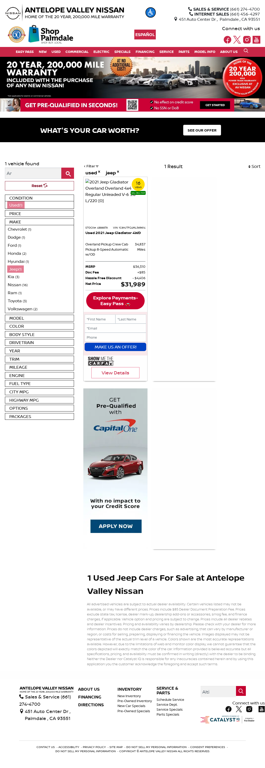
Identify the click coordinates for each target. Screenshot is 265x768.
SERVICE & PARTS (167, 690)
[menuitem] (39, 205)
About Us (89, 689)
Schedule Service (170, 700)
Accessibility (69, 747)
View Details (115, 372)
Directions (91, 705)
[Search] (67, 173)
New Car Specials (131, 706)
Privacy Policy (95, 747)
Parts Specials (168, 714)
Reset (37, 185)
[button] (150, 12)
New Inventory (129, 696)
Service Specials (170, 709)
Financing (89, 697)
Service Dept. (167, 705)
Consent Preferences (207, 747)
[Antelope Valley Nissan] (74, 13)
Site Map (116, 747)
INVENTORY (129, 689)
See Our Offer (202, 130)
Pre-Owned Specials (133, 711)
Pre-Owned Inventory (134, 701)
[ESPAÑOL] (145, 34)
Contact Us (46, 747)
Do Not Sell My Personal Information (156, 747)
